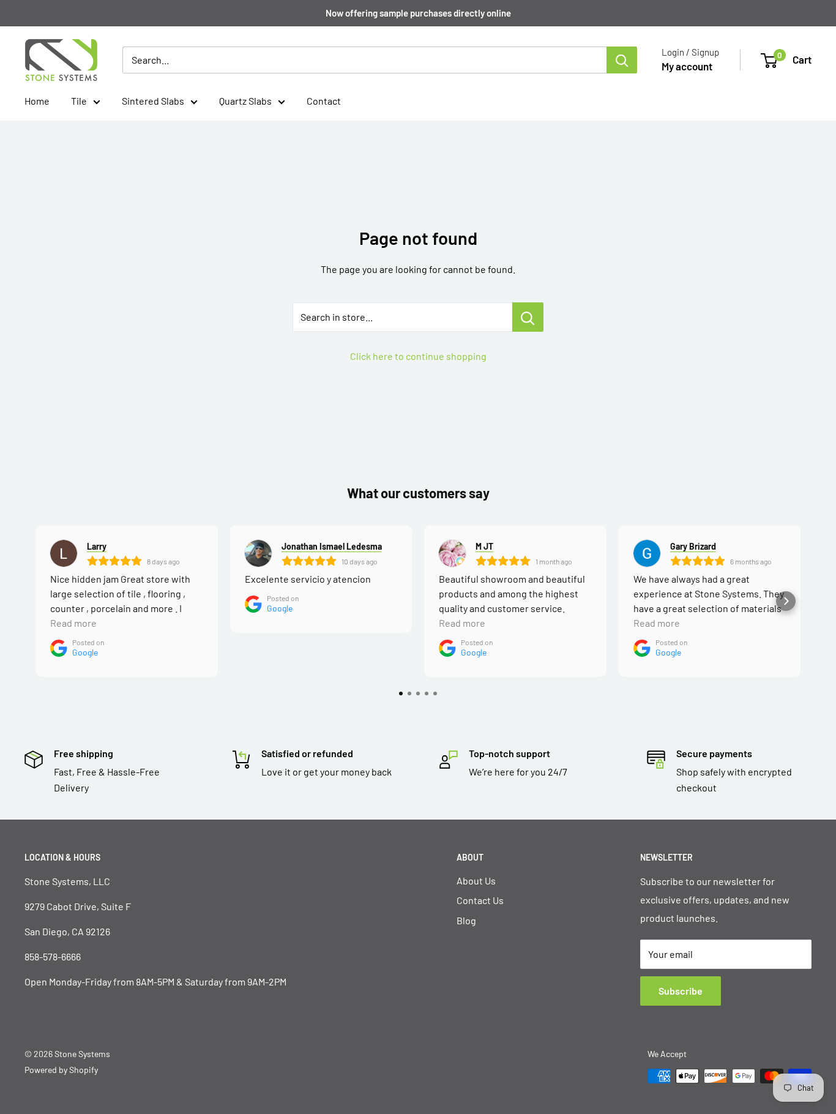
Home (37, 101)
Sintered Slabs (153, 101)
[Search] (621, 60)
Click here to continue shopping (418, 356)
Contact (324, 101)
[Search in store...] (527, 317)
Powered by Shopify (61, 1069)
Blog (466, 920)
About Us (476, 880)
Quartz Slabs (245, 101)
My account (687, 66)
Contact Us (480, 900)
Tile (79, 101)
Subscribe (681, 990)
